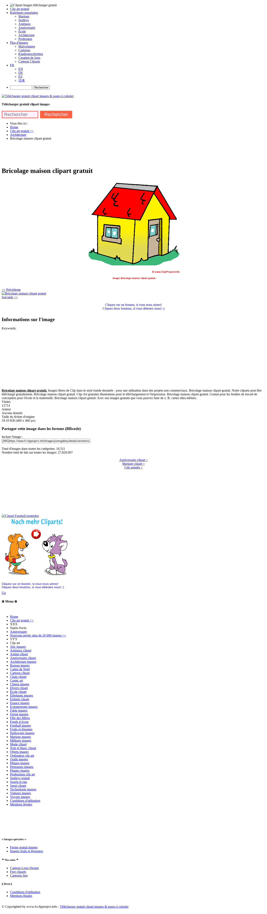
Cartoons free (19, 875)
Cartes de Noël (20, 669)
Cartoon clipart (20, 673)
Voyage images (20, 797)
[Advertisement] (78, 153)
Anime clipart (19, 654)
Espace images (19, 703)
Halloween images (22, 733)
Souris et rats (18, 782)
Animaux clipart (20, 650)
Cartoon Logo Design (24, 868)
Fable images (18, 710)
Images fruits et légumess (26, 851)
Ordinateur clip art (22, 755)
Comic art (16, 680)
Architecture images (23, 661)
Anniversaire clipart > (133, 460)
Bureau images (20, 665)
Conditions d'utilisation (25, 800)
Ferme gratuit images (24, 847)
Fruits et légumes (21, 729)
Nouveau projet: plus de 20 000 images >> (38, 635)
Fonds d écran (19, 722)
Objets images (19, 752)
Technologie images (23, 789)
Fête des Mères (20, 718)
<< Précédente (11, 289)
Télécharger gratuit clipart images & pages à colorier (94, 906)
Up (4, 593)
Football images (20, 725)
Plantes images (19, 770)
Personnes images (21, 767)
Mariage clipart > (133, 463)
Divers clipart (19, 688)
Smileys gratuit (20, 778)
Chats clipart (18, 676)
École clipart (18, 691)
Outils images (19, 759)
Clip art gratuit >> (22, 620)
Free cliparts (18, 872)
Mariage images (20, 737)
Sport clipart (18, 785)
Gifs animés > (133, 467)
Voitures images (20, 793)
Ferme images (19, 714)
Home (14, 616)
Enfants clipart (19, 699)
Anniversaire (18, 631)
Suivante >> (10, 297)
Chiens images (19, 684)
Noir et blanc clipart (23, 748)
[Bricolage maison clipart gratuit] (24, 293)
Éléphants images (21, 695)
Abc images (18, 646)
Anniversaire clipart (23, 658)
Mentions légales (21, 804)
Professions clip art (22, 774)
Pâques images (19, 763)
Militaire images (20, 740)
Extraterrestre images (24, 707)
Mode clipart (18, 744)
